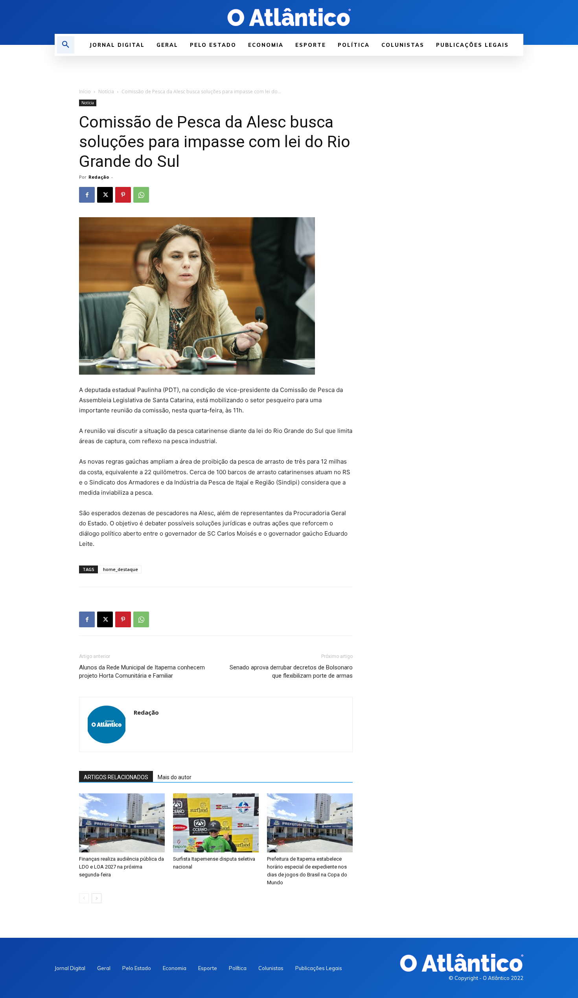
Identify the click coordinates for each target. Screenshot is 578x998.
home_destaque (120, 569)
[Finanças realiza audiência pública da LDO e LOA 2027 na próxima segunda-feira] (122, 822)
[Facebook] (87, 195)
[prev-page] (84, 898)
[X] (105, 195)
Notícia (106, 91)
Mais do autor (174, 777)
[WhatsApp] (141, 195)
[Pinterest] (123, 195)
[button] (65, 45)
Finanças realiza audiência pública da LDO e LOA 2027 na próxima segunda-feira (121, 867)
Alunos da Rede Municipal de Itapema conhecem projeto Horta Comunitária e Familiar (142, 671)
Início (85, 91)
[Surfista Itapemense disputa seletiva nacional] (216, 822)
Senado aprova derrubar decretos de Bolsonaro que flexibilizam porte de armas (291, 671)
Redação (98, 177)
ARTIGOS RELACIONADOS (116, 777)
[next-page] (96, 898)
